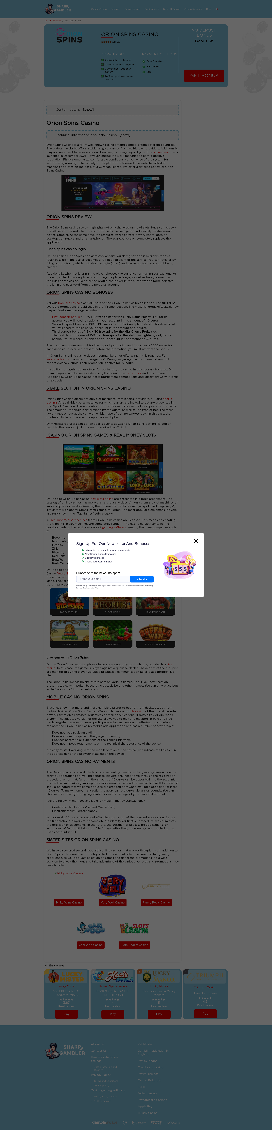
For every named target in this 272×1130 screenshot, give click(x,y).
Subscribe (141, 579)
